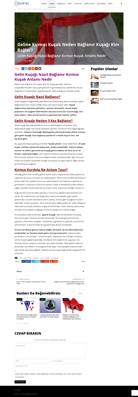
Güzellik (78, 4)
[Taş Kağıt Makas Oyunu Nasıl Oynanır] (95, 77)
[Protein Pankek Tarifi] (95, 93)
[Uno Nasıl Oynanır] (95, 85)
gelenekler (36, 258)
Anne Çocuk (89, 4)
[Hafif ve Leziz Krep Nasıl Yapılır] (95, 101)
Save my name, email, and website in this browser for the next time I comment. (48, 375)
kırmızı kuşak (54, 258)
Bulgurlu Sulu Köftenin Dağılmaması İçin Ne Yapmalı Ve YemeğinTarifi (69, 283)
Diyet (70, 4)
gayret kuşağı (27, 258)
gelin (42, 258)
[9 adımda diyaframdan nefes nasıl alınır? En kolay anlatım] (50, 305)
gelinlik (47, 258)
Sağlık (44, 4)
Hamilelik (61, 4)
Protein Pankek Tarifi (107, 91)
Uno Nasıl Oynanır (106, 83)
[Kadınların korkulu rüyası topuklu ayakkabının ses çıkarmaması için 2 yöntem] (73, 305)
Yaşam (51, 4)
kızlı (53, 147)
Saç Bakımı (101, 4)
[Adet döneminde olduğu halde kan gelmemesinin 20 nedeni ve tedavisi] (27, 305)
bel (59, 150)
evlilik (20, 258)
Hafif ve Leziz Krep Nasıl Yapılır (111, 99)
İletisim (17, 390)
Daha (110, 4)
